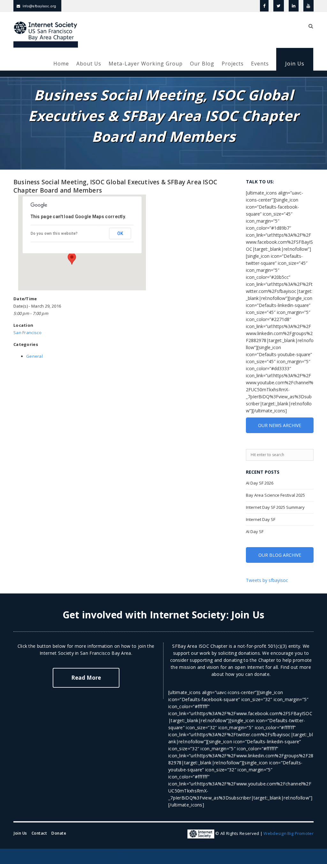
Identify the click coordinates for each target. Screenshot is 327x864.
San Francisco (27, 332)
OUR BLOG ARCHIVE (279, 555)
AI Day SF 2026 (259, 483)
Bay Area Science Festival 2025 (275, 495)
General (34, 356)
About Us (88, 63)
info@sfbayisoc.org (39, 5)
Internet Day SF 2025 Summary (275, 507)
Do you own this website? (54, 233)
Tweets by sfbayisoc (267, 580)
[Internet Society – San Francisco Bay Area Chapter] (45, 33)
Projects (233, 63)
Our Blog (202, 63)
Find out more (295, 667)
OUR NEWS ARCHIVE (279, 425)
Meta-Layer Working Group (146, 63)
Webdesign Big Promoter (288, 834)
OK (120, 233)
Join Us (294, 63)
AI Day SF (254, 531)
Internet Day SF (260, 519)
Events (260, 63)
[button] (72, 259)
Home (61, 63)
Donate (58, 833)
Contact (39, 833)
